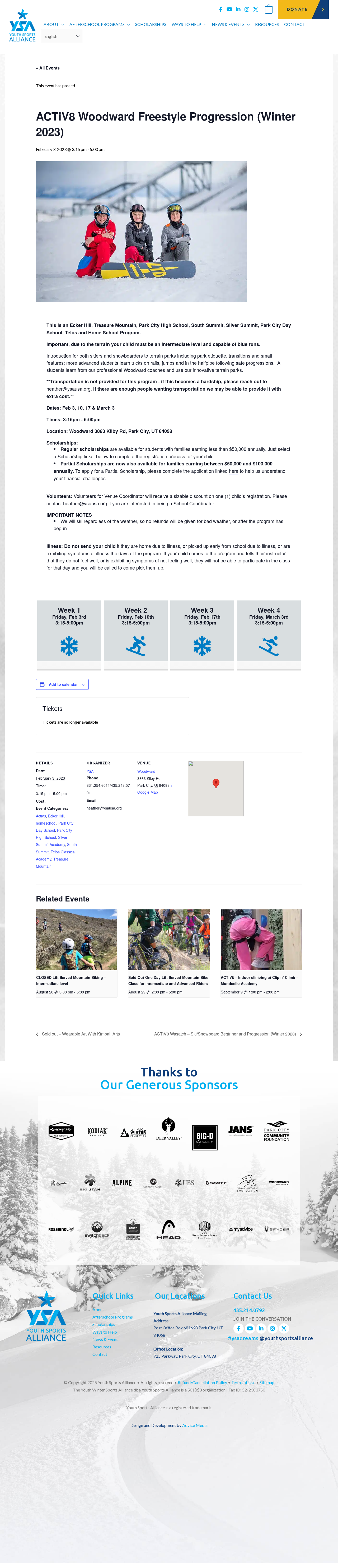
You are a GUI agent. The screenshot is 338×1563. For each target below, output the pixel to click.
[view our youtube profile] (229, 9)
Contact (99, 1354)
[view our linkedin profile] (238, 9)
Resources (101, 1346)
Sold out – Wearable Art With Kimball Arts (80, 1034)
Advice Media (195, 1425)
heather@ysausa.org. (69, 388)
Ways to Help (104, 1331)
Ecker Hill (56, 816)
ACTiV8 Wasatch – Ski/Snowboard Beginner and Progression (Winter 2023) (225, 1034)
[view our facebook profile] (221, 9)
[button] (61, 24)
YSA (90, 771)
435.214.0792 (249, 1310)
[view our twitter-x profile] (256, 9)
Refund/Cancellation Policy (202, 1382)
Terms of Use (243, 1382)
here (233, 470)
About (98, 1309)
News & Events (106, 1339)
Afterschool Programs (112, 1316)
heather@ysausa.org (85, 503)
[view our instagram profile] (247, 9)
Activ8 (41, 816)
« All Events (48, 68)
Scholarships (103, 1324)
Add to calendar (63, 684)
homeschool (46, 823)
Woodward (146, 771)
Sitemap (267, 1382)
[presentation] (76, 939)
